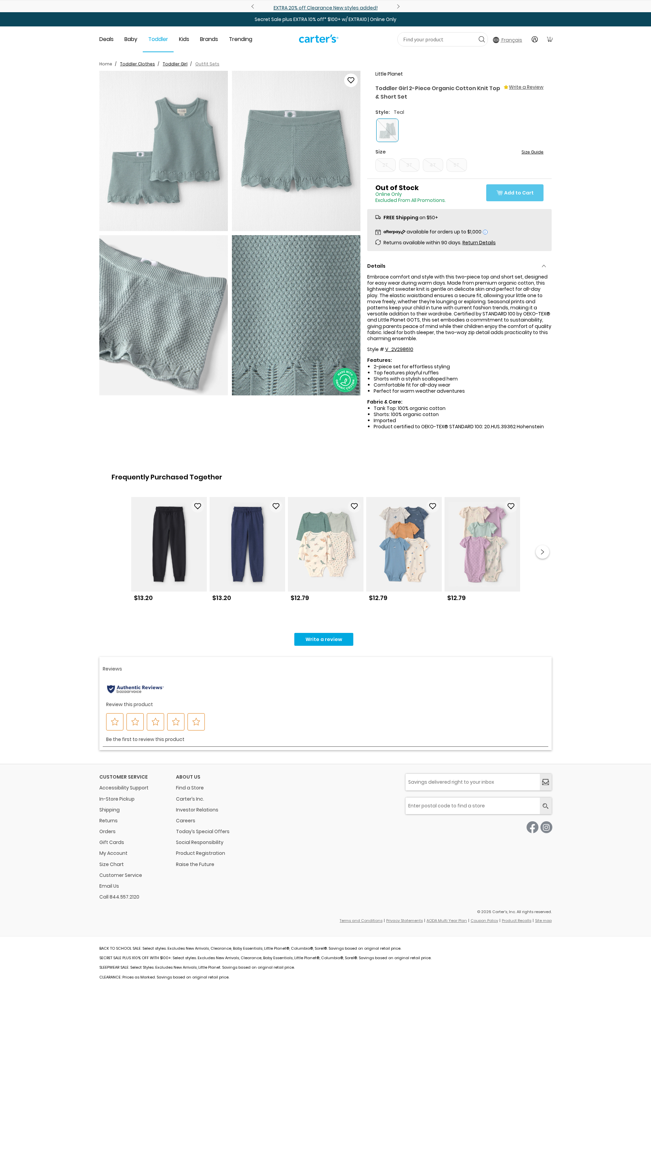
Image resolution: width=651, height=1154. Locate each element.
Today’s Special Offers (203, 831)
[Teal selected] (387, 130)
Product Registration (200, 853)
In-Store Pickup (117, 799)
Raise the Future (195, 864)
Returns (108, 820)
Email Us (109, 886)
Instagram (546, 827)
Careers (185, 820)
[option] (169, 551)
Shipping (109, 809)
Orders (107, 831)
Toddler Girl (175, 64)
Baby (130, 39)
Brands (209, 39)
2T (385, 165)
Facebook (532, 827)
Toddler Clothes (137, 64)
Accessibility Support (124, 787)
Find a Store (190, 787)
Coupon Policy (484, 920)
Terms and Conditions (361, 920)
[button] (163, 151)
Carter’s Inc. (190, 799)
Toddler (158, 39)
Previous (253, 6)
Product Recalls (516, 920)
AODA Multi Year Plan (447, 920)
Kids (184, 39)
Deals (106, 39)
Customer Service (120, 875)
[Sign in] (534, 39)
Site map (543, 920)
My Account (113, 853)
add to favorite (351, 80)
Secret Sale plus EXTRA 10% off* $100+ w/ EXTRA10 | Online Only (325, 19)
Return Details (479, 242)
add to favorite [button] (197, 506)
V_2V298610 (399, 349)
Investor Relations (197, 809)
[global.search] (546, 806)
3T (409, 165)
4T (433, 165)
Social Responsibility (199, 842)
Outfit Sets (207, 64)
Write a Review (526, 87)
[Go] (482, 39)
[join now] (546, 782)
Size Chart (111, 864)
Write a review (323, 639)
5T (456, 165)
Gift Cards (111, 842)
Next (397, 6)
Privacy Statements (404, 920)
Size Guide (532, 152)
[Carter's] (318, 41)
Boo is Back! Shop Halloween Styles (325, 7)
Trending (240, 39)
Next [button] (542, 552)
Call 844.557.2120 (119, 896)
